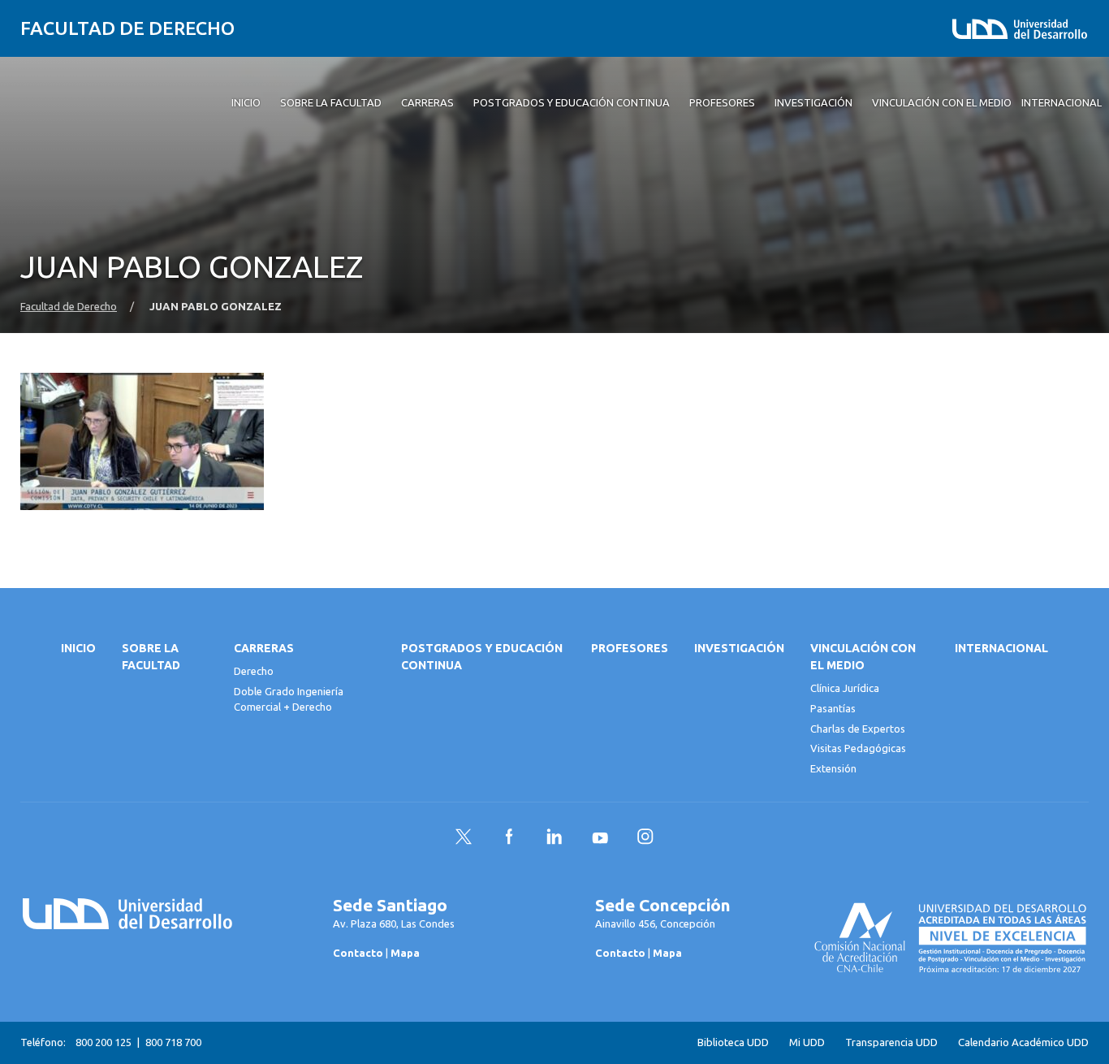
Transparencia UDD (891, 1042)
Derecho (254, 671)
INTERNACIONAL (1001, 648)
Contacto (358, 952)
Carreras (264, 648)
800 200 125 (104, 1042)
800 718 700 (173, 1042)
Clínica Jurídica (844, 688)
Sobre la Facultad (151, 657)
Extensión (833, 768)
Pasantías (833, 708)
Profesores (629, 648)
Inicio (78, 648)
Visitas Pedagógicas (858, 748)
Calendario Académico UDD (1023, 1042)
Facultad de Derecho (127, 28)
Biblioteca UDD (733, 1042)
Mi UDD (807, 1042)
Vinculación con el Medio (863, 657)
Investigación (739, 648)
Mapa (405, 952)
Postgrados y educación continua (482, 657)
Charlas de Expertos (857, 728)
